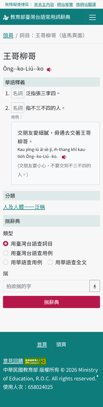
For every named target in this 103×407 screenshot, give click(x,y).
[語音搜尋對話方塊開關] (95, 286)
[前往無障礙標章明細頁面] (35, 360)
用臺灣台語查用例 (32, 253)
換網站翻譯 (86, 4)
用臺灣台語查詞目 (32, 243)
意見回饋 (13, 360)
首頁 (42, 344)
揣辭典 (51, 302)
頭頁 (8, 35)
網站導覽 (65, 4)
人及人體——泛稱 (24, 206)
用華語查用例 (26, 262)
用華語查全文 (71, 262)
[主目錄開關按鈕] (92, 17)
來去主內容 (44, 4)
